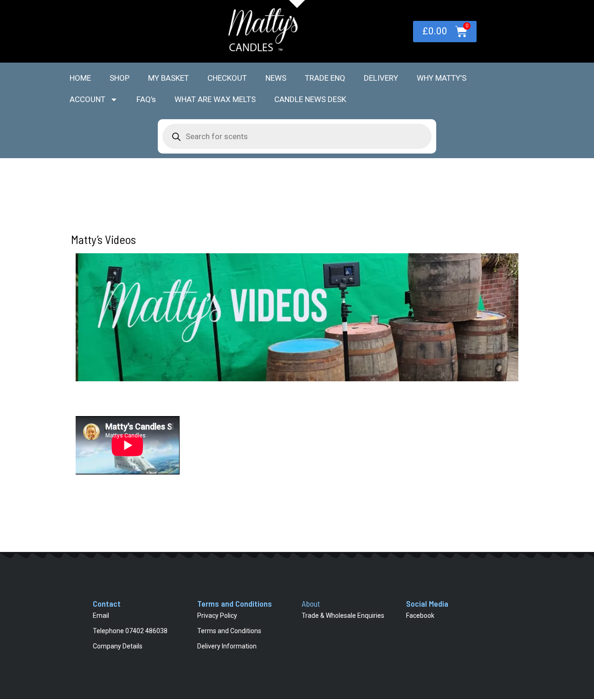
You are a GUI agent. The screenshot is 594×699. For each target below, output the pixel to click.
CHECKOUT (227, 78)
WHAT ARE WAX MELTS (215, 99)
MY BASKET (168, 78)
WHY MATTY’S (441, 78)
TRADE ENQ (325, 78)
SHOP (119, 78)
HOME (80, 78)
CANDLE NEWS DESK (310, 99)
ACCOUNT (87, 99)
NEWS (275, 78)
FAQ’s (146, 99)
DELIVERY (381, 78)
